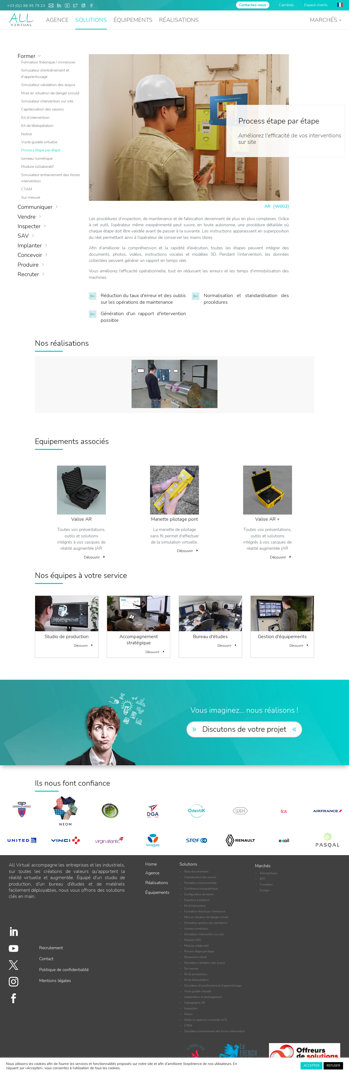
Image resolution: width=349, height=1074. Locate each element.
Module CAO (192, 940)
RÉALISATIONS (179, 21)
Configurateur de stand (198, 894)
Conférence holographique (201, 889)
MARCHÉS (323, 21)
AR (267, 206)
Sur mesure (30, 197)
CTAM (26, 189)
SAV (23, 236)
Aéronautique (268, 873)
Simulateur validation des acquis (48, 84)
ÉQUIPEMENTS (132, 21)
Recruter (28, 274)
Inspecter (29, 226)
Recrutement (51, 948)
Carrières (287, 5)
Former (26, 56)
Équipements (157, 892)
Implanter (30, 245)
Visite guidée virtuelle (39, 142)
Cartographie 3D (194, 1003)
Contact (46, 959)
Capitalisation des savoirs (42, 109)
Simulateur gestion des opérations (205, 923)
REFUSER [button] (333, 1066)
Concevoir (30, 255)
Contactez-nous (252, 5)
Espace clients (316, 5)
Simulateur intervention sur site (47, 101)
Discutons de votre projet (244, 729)
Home (151, 864)
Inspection (191, 1008)
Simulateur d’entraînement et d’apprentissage (212, 985)
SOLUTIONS (91, 21)
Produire (28, 265)
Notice (26, 134)
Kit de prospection (195, 974)
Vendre (27, 217)
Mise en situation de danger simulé (50, 93)
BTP (262, 879)
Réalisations (156, 883)
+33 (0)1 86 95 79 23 (26, 5)
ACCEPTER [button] (311, 1066)
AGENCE (57, 21)
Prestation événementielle (200, 883)
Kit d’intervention (35, 117)
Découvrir (92, 557)
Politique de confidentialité (64, 970)
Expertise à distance (196, 900)
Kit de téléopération (37, 125)
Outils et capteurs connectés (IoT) (205, 1020)
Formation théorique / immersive (48, 62)
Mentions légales (55, 980)
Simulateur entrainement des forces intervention (214, 1031)
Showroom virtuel (195, 957)
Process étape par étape (40, 150)
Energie (264, 890)
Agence (152, 873)
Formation (266, 884)
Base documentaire (196, 871)
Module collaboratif (37, 166)
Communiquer (35, 207)
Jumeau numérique (36, 158)
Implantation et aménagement (203, 997)
